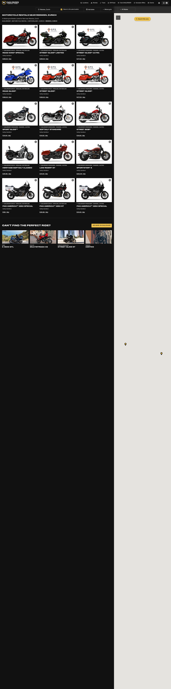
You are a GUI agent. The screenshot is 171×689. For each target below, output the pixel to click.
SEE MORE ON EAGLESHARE (102, 225)
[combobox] (48, 9)
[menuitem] (84, 3)
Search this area (143, 19)
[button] (20, 42)
